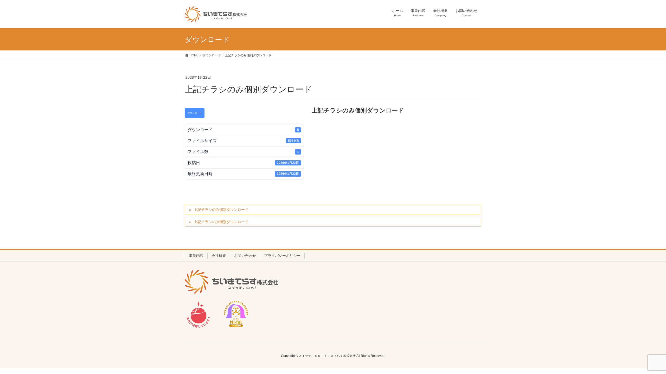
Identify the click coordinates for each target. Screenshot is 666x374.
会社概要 (219, 255)
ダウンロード (195, 113)
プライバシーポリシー (282, 255)
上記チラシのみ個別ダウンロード (221, 210)
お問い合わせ (245, 255)
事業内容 (196, 255)
